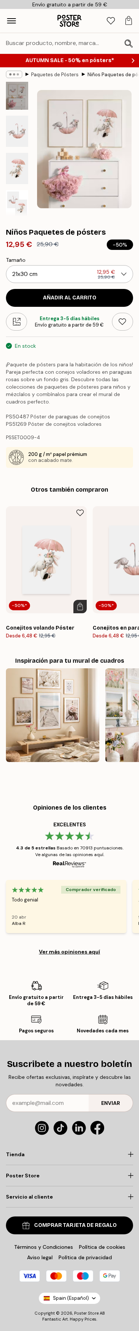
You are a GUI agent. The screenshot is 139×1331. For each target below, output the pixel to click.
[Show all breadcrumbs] (14, 74)
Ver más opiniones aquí (69, 951)
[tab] (111, 21)
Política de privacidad (85, 1257)
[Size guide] (16, 322)
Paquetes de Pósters (55, 74)
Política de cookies (102, 1247)
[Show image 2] (17, 131)
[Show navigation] (11, 21)
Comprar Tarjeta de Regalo (75, 1225)
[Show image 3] (17, 168)
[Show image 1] (17, 96)
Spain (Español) (71, 1298)
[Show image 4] (17, 204)
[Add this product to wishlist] (122, 322)
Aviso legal (40, 1257)
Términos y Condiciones (43, 1247)
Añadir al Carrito (69, 298)
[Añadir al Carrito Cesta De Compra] (80, 606)
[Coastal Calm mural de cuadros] (52, 715)
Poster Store (86, 1313)
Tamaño (16, 260)
